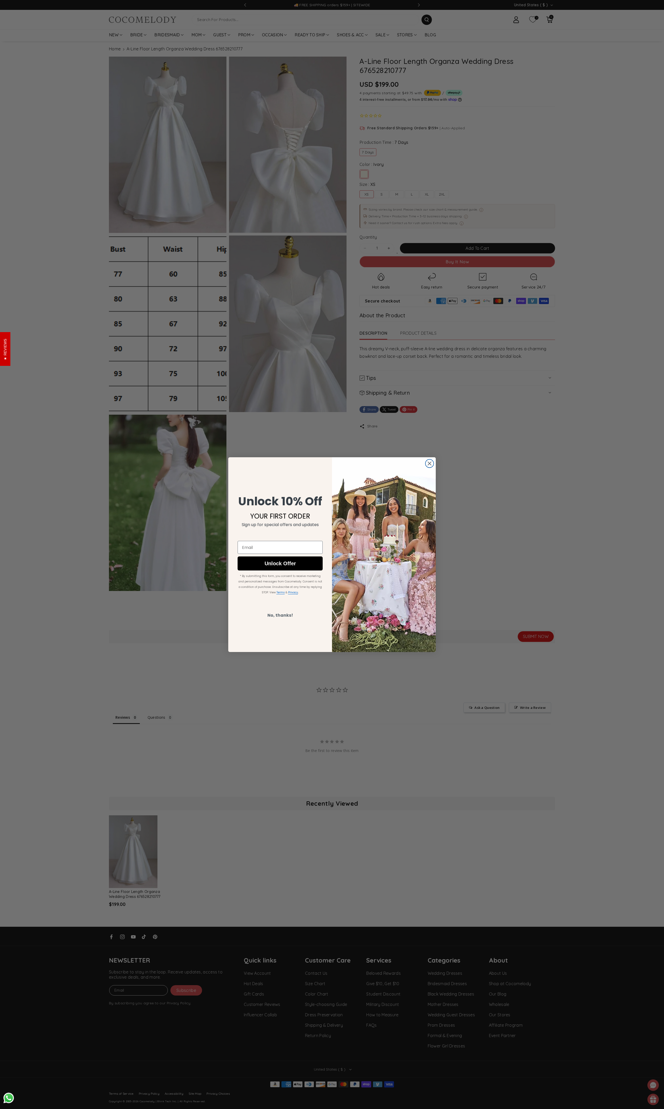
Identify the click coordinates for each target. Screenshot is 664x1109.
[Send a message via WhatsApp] (9, 1098)
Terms (280, 592)
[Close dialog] (429, 463)
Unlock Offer (280, 563)
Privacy (293, 592)
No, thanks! (280, 615)
